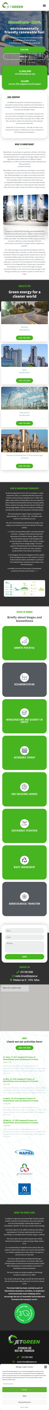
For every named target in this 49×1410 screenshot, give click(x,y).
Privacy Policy (24, 1407)
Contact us (23, 56)
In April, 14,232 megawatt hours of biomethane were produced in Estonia (20, 1099)
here (35, 571)
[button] (45, 1367)
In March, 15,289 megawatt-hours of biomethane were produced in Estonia (20, 1121)
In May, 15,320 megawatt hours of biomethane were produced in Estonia (20, 1080)
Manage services (8, 1383)
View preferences (24, 1402)
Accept (24, 1390)
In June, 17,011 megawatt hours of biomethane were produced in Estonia (20, 1058)
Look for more (24, 338)
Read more (24, 49)
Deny (24, 1396)
